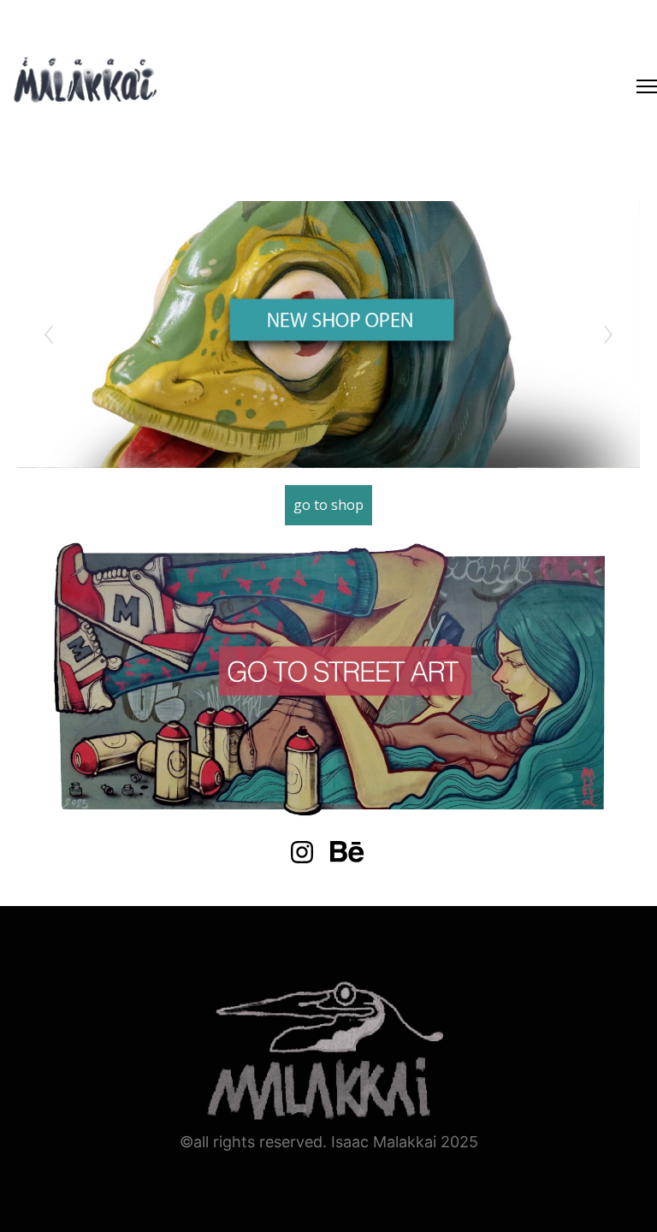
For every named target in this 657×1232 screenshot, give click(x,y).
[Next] (608, 334)
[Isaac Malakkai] (85, 81)
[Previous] (49, 334)
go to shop (328, 504)
